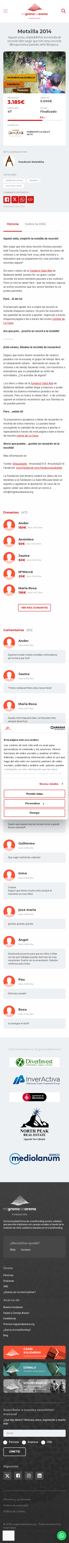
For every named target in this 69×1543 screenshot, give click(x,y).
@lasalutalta (20, 463)
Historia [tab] (13, 224)
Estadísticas (9, 1318)
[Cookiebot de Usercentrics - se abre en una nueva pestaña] (50, 728)
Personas (8, 1275)
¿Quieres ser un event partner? (19, 1292)
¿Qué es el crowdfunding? (17, 1329)
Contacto (26, 1249)
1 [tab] (54, 90)
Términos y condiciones (17, 1499)
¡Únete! (14, 1451)
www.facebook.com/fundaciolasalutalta (39, 467)
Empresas (8, 1281)
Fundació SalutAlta (31, 161)
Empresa (33, 1442)
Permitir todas (34, 793)
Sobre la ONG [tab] (35, 224)
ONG (5, 1286)
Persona (14, 1442)
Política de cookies (14, 1511)
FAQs (13, 1249)
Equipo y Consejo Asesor (16, 1313)
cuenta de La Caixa (27, 435)
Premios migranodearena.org (18, 1324)
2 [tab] (57, 90)
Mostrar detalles (49, 783)
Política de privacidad (15, 1505)
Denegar (35, 812)
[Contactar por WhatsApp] (61, 1535)
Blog (5, 1335)
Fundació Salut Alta (41, 270)
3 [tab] (61, 90)
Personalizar (32, 803)
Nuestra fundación (13, 1307)
